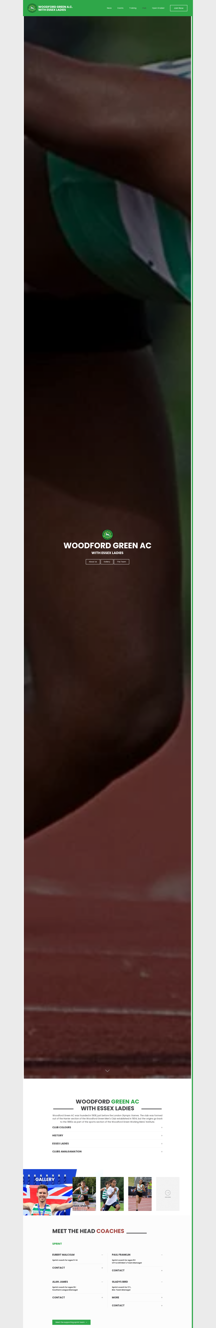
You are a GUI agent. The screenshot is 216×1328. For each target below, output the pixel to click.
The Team (121, 561)
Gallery (107, 561)
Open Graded (158, 8)
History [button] (57, 1135)
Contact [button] (58, 1267)
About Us (93, 561)
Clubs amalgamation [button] (67, 1151)
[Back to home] (50, 8)
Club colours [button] (61, 1127)
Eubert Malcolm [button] (63, 1254)
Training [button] (132, 8)
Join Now (178, 8)
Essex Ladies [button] (60, 1143)
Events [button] (120, 8)
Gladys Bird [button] (120, 1282)
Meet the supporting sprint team (70, 1322)
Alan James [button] (60, 1282)
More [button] (115, 1297)
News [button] (109, 8)
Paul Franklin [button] (121, 1254)
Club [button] (144, 8)
